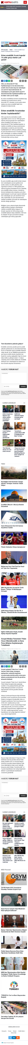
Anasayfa (5, 49)
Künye (9, 1031)
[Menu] (25, 2)
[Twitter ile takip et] (10, 1037)
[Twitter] (4, 81)
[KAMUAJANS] (9, 2)
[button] (20, 81)
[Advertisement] (14, 25)
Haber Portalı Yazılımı (9, 1042)
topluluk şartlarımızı (13, 391)
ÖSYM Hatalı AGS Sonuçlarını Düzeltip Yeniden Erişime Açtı (16, 7)
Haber (11, 49)
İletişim (15, 1031)
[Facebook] (2, 81)
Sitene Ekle (13, 1033)
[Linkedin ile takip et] (14, 1037)
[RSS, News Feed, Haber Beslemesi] (18, 1037)
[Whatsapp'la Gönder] (9, 81)
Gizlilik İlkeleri (21, 1031)
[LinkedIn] (7, 81)
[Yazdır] (12, 81)
